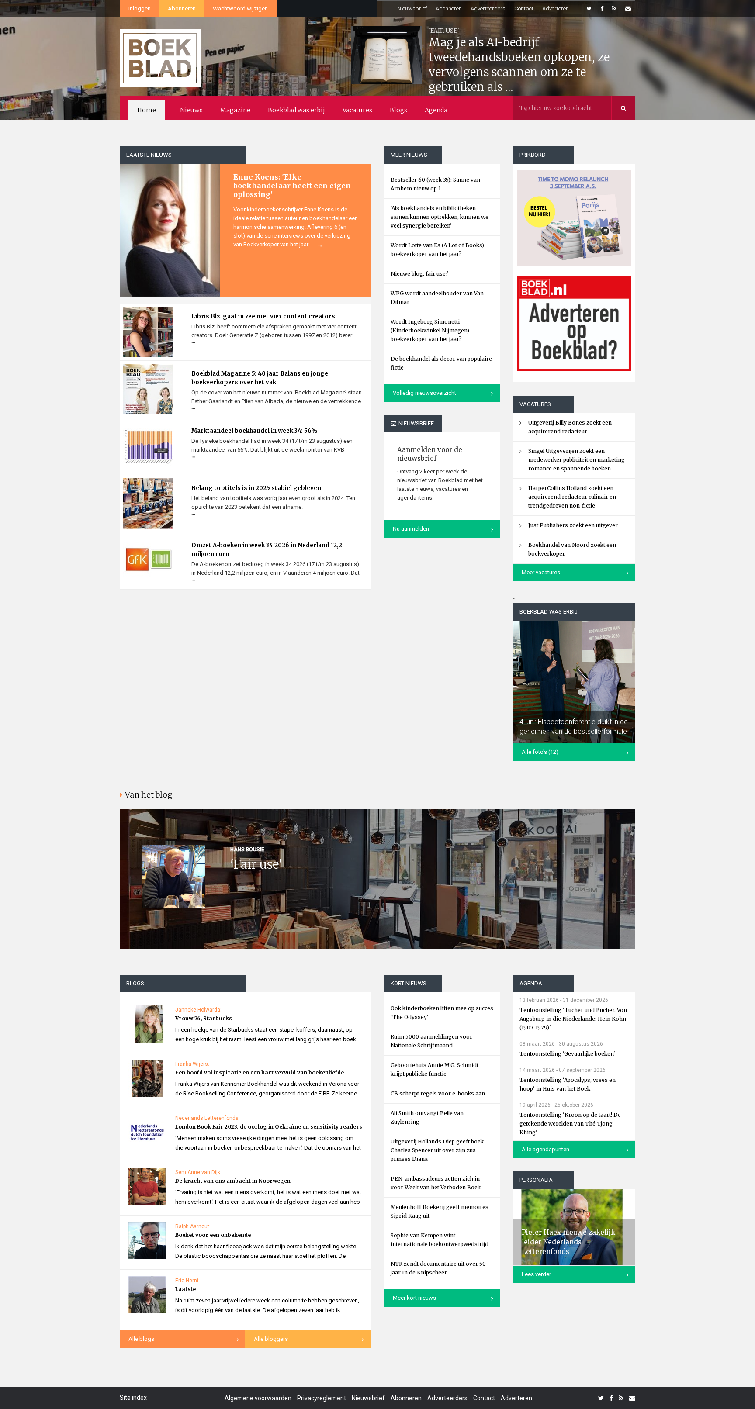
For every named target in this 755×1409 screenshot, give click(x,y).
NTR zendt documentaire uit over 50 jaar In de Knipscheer (438, 1268)
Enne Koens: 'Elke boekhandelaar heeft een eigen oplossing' (292, 186)
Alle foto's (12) (540, 752)
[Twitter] (589, 8)
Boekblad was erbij (296, 110)
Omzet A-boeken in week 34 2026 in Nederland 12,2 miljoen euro (266, 550)
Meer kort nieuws (414, 1298)
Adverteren (555, 8)
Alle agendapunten (545, 1149)
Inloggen (139, 8)
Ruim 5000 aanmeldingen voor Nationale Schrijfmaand (431, 1041)
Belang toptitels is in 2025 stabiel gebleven (256, 488)
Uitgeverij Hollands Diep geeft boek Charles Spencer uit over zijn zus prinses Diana (437, 1150)
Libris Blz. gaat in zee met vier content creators (263, 316)
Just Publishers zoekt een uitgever (573, 525)
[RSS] (614, 8)
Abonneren (182, 8)
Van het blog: (149, 795)
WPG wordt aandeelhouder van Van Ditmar (437, 297)
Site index (133, 1397)
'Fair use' (256, 864)
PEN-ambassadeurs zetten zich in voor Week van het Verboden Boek (436, 1183)
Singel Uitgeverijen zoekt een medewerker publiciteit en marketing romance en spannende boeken (576, 460)
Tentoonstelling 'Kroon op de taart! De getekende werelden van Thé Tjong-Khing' (570, 1124)
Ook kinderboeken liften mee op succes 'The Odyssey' (442, 1012)
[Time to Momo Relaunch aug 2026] (574, 215)
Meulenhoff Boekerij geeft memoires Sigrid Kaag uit (439, 1211)
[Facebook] (602, 8)
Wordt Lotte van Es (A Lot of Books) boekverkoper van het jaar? (437, 249)
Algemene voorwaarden (258, 1398)
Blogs (398, 110)
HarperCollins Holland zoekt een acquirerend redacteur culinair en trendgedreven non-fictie (572, 497)
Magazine (235, 110)
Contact (523, 8)
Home (146, 110)
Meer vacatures (541, 572)
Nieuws (191, 110)
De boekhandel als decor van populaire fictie (441, 363)
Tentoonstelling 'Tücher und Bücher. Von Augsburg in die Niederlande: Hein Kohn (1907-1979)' (573, 1019)
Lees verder (536, 1274)
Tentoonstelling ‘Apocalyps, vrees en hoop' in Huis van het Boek (567, 1084)
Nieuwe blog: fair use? (420, 273)
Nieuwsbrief (412, 8)
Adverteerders (488, 8)
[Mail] (628, 8)
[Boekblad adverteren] (574, 324)
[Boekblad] (160, 57)
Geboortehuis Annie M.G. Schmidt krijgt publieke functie (434, 1069)
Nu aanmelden (411, 528)
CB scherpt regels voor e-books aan (438, 1093)
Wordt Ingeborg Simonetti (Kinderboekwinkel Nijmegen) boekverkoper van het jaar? (430, 330)
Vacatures (357, 110)
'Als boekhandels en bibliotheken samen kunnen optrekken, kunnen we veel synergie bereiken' (439, 217)
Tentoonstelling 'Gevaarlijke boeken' (567, 1053)
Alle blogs (141, 1339)
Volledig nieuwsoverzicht (424, 393)
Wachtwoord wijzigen (240, 8)
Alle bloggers (271, 1339)
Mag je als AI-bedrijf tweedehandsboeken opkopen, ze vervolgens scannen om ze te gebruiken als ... (519, 64)
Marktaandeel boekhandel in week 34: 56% (254, 431)
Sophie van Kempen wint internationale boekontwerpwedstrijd (439, 1239)
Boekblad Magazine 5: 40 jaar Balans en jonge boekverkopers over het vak (259, 378)
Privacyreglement (321, 1398)
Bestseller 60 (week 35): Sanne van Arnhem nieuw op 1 (435, 184)
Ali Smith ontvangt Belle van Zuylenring (427, 1117)
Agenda (436, 110)
